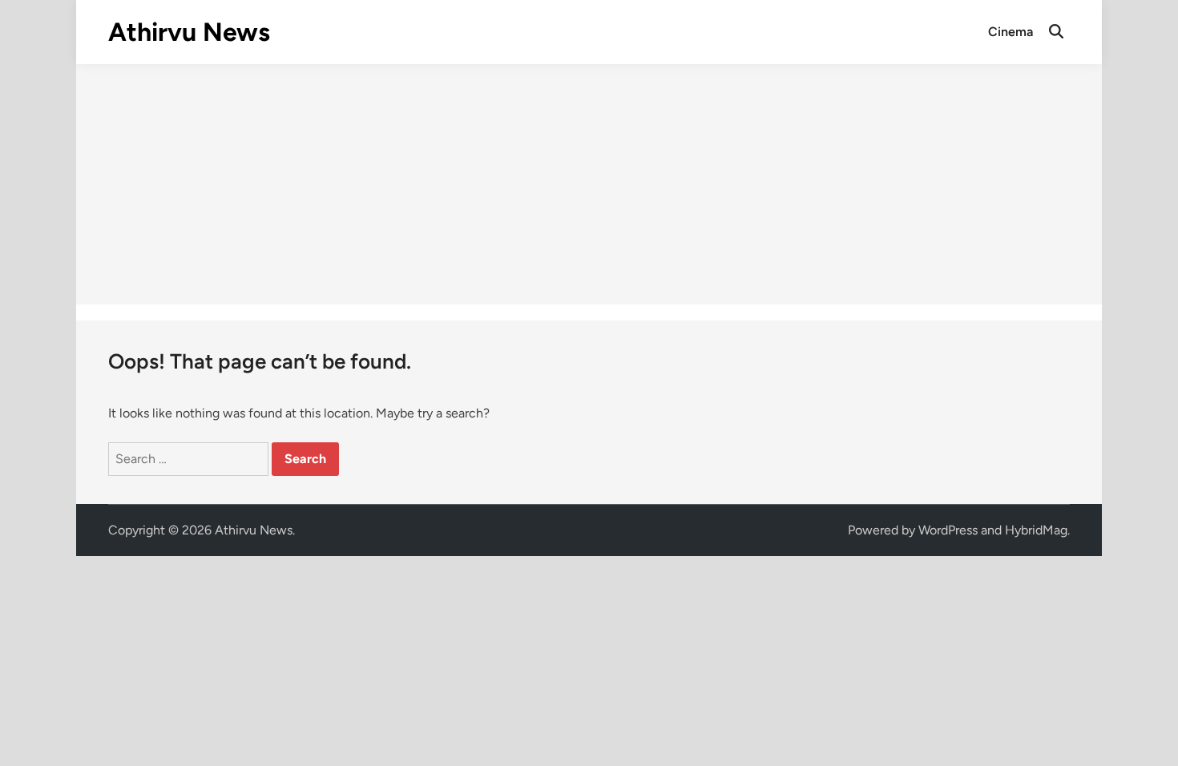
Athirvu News (189, 32)
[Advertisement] (589, 184)
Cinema (1010, 31)
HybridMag (1036, 530)
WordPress (948, 530)
